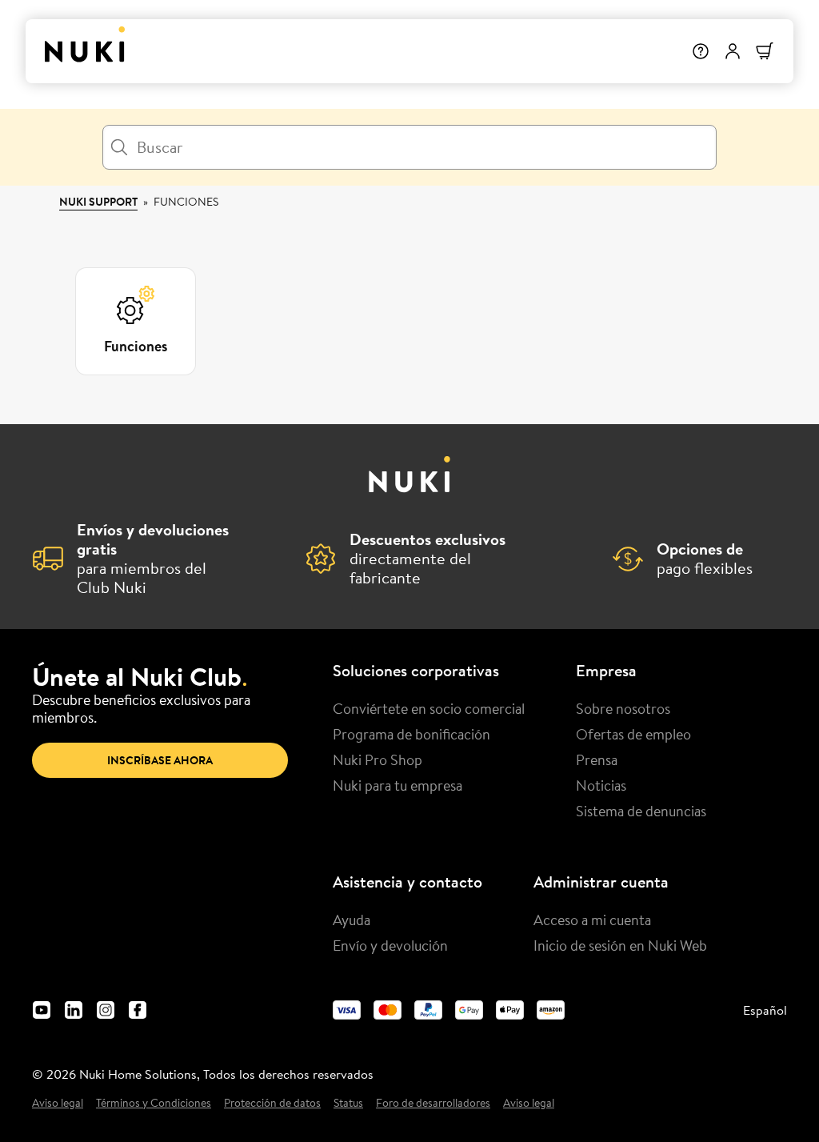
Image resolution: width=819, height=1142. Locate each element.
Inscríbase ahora (160, 760)
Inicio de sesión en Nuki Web (620, 945)
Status (348, 1103)
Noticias (601, 785)
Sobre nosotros (623, 708)
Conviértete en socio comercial (429, 708)
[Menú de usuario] (733, 51)
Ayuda (351, 919)
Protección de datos (272, 1103)
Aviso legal (57, 1103)
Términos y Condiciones (153, 1103)
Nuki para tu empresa (397, 785)
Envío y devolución (390, 945)
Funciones (186, 202)
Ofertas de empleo (633, 733)
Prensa (596, 759)
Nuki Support (98, 202)
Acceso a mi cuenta (592, 919)
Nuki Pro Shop (377, 759)
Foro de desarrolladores (433, 1103)
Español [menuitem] (765, 1010)
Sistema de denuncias (641, 810)
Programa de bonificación (411, 733)
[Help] (701, 51)
